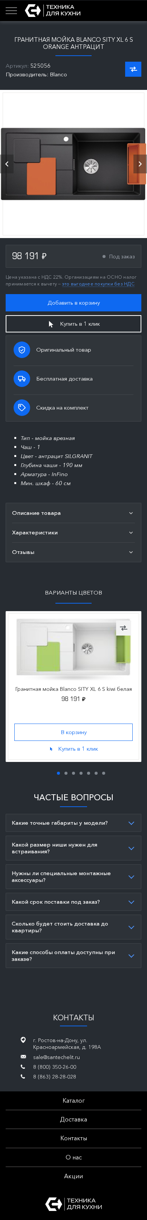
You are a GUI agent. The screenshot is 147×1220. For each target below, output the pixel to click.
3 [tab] (73, 773)
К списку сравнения (133, 69)
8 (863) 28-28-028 (54, 1076)
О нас (74, 1157)
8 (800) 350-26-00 (54, 1067)
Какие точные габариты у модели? (60, 822)
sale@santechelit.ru (56, 1057)
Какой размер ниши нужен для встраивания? (54, 848)
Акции (73, 1176)
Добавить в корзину (73, 302)
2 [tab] (65, 773)
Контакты (73, 1138)
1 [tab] (58, 773)
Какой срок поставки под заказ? (56, 901)
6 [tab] (96, 773)
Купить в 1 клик (80, 323)
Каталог (74, 1100)
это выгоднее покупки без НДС (98, 284)
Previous (7, 164)
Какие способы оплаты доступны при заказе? (63, 955)
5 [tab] (88, 773)
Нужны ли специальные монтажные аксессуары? (61, 876)
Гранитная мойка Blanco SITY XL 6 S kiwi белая (73, 689)
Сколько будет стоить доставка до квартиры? (60, 927)
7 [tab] (103, 773)
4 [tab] (81, 773)
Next (140, 164)
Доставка (73, 1119)
